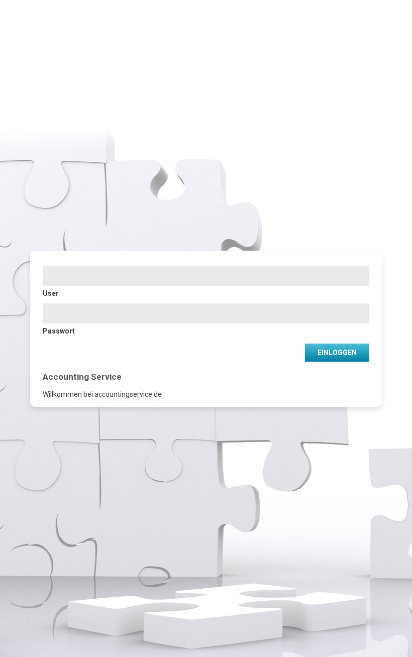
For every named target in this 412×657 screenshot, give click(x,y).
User (51, 293)
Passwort (59, 331)
